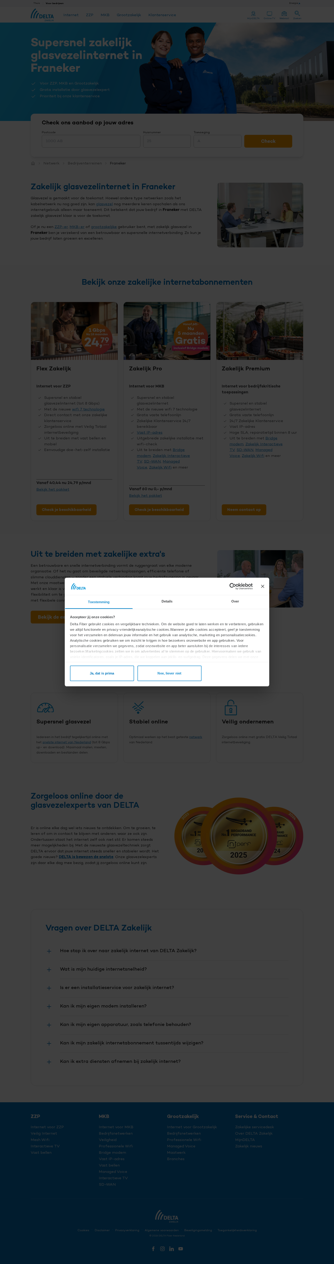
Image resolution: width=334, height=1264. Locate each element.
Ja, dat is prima (102, 673)
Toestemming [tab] (99, 602)
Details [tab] (167, 601)
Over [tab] (235, 601)
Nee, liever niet (169, 673)
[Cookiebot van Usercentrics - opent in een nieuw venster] (233, 586)
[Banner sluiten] (262, 586)
